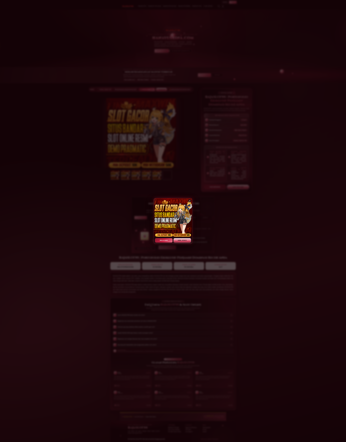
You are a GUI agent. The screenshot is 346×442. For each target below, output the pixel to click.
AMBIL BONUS (182, 240)
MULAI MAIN (164, 240)
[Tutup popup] (189, 200)
